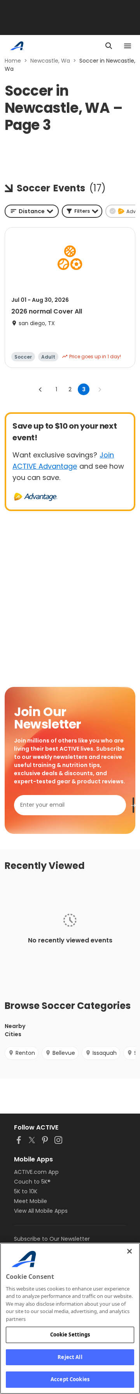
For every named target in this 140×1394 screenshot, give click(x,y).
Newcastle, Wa (50, 61)
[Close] (129, 1251)
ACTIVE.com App (36, 1172)
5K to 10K (25, 1191)
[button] (82, 211)
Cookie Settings (70, 1334)
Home (13, 61)
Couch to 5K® (32, 1182)
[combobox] (32, 211)
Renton (25, 1053)
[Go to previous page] (40, 389)
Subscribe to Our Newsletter (52, 1239)
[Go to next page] (99, 389)
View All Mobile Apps (41, 1211)
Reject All (70, 1357)
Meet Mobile (30, 1201)
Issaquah (105, 1053)
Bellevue (63, 1053)
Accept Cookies (70, 1379)
